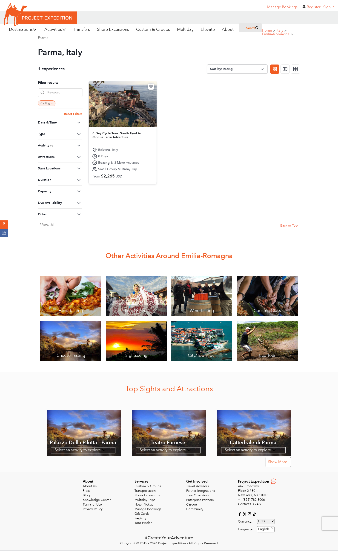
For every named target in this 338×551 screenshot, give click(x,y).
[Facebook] (240, 514)
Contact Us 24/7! (250, 504)
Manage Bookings (148, 509)
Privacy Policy (93, 509)
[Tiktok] (254, 514)
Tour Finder (143, 523)
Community (194, 509)
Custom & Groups (148, 486)
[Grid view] (274, 69)
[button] (4, 224)
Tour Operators (197, 495)
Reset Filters (73, 114)
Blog (86, 495)
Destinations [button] (21, 29)
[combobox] (266, 529)
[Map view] (285, 69)
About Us (90, 486)
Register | (314, 7)
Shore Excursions (147, 495)
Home (268, 30)
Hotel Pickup (144, 504)
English (263, 529)
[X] (245, 514)
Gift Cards (142, 514)
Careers (192, 504)
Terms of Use (92, 504)
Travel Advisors (197, 486)
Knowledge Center (97, 500)
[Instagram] (250, 514)
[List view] (295, 69)
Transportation (145, 491)
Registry (140, 518)
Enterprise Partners (200, 500)
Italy (281, 30)
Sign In (329, 7)
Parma (43, 37)
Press (86, 491)
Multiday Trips (145, 500)
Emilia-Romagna (277, 34)
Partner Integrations (200, 491)
